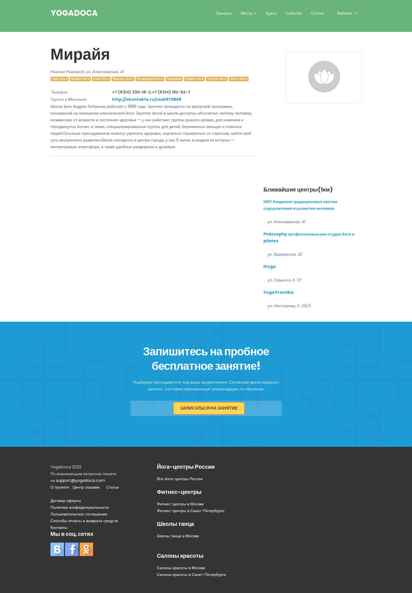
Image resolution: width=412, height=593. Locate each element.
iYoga (269, 266)
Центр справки (86, 487)
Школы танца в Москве (178, 536)
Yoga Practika (278, 292)
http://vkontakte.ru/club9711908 (146, 99)
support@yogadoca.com (80, 480)
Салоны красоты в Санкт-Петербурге (191, 574)
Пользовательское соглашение (78, 514)
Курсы (271, 13)
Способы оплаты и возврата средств (84, 521)
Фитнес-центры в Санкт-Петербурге (190, 510)
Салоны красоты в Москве (181, 568)
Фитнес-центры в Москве (180, 504)
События (294, 13)
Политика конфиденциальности (79, 507)
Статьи (317, 13)
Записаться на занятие (209, 408)
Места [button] (247, 13)
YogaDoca (74, 13)
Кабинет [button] (345, 13)
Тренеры (224, 13)
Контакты (58, 527)
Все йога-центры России (180, 479)
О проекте (59, 487)
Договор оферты (65, 500)
